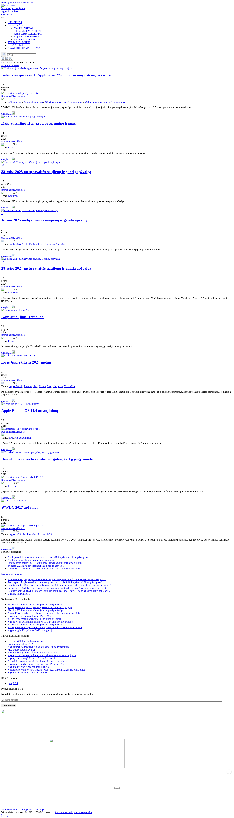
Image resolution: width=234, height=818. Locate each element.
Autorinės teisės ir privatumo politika (73, 812)
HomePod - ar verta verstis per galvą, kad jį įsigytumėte (47, 459)
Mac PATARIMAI (23, 28)
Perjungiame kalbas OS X (21, 644)
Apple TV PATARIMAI (26, 36)
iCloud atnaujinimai (33, 102)
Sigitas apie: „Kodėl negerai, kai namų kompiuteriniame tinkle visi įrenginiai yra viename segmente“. (58, 588)
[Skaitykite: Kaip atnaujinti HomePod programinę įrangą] (24, 116)
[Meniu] (2, 17)
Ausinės (28, 386)
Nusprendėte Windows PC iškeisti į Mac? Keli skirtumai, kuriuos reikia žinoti (46, 669)
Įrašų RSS (13, 683)
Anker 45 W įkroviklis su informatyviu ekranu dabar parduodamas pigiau (44, 568)
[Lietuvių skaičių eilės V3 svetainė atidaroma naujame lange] (117, 739)
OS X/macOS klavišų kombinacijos (25, 641)
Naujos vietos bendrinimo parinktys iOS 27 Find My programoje (40, 621)
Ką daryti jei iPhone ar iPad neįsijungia (27, 672)
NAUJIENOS (15, 22)
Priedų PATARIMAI (24, 39)
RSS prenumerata (10, 65)
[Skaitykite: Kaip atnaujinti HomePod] (15, 310)
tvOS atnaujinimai (93, 102)
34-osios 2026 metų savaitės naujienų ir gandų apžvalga (36, 565)
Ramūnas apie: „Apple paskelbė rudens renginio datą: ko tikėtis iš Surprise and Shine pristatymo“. (57, 579)
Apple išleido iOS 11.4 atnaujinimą (29, 411)
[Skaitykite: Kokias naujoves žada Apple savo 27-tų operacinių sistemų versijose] (36, 68)
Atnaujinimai (15, 102)
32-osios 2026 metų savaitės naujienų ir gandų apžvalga (36, 610)
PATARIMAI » (15, 25)
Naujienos (13, 195)
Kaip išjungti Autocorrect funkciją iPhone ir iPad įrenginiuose (38, 646)
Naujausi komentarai (11, 574)
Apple (12, 534)
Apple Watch (15, 386)
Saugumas (50, 244)
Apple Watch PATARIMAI (28, 33)
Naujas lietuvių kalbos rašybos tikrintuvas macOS (32, 652)
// (2, 62)
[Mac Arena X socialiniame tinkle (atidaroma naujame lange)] (11, 59)
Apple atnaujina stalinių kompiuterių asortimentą (32, 560)
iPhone (42, 386)
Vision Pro (69, 386)
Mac (49, 386)
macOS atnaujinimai (73, 102)
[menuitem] (120, 22)
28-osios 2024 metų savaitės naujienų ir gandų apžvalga (46, 268)
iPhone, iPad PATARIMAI (27, 31)
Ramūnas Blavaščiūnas (13, 96)
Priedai (11, 147)
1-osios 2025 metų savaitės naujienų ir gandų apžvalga (45, 220)
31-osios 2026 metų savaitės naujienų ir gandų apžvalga (36, 604)
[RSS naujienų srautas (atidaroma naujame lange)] (3, 59)
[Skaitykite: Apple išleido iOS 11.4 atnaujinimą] (20, 403)
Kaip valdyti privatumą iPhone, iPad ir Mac (29, 616)
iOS (11, 437)
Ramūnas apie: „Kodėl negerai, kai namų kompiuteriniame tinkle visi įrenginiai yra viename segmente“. (59, 585)
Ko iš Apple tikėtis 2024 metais (26, 362)
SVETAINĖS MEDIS (19, 42)
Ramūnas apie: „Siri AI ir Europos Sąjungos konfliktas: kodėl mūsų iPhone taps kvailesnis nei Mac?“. (59, 591)
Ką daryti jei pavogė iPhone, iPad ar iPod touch (31, 658)
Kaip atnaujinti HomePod (22, 317)
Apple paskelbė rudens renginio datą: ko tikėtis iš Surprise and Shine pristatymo (48, 557)
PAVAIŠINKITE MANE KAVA (24, 48)
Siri (39, 534)
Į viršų (4, 815)
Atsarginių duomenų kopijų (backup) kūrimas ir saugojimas (37, 661)
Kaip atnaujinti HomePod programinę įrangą (38, 123)
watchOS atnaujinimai (115, 102)
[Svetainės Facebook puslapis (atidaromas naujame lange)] (7, 59)
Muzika (12, 486)
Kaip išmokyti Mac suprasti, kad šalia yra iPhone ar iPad (36, 664)
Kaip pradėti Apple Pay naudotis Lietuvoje (29, 666)
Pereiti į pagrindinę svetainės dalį (17, 2)
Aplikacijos (15, 244)
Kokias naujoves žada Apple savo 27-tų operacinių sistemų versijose (56, 75)
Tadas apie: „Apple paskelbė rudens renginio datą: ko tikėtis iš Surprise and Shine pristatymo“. (55, 582)
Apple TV (27, 244)
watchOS (47, 534)
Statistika (60, 244)
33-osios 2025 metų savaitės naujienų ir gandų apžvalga (46, 172)
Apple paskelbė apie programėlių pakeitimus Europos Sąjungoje (40, 607)
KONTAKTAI (15, 45)
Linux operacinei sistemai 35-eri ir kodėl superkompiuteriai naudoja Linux (45, 563)
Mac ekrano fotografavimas (21, 649)
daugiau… (6, 113)
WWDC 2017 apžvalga (19, 507)
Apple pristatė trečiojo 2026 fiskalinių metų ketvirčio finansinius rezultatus (45, 627)
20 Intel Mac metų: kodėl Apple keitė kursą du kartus (34, 618)
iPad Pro (26, 534)
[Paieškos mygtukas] (3, 54)
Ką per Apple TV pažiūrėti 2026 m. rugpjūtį (30, 630)
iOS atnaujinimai (53, 102)
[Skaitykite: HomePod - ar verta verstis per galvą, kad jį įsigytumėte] (30, 452)
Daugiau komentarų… (19, 593)
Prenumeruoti (9, 706)
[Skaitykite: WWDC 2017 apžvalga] (14, 500)
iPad (35, 386)
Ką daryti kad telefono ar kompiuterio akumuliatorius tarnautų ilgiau (42, 655)
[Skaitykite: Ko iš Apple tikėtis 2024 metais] (18, 355)
